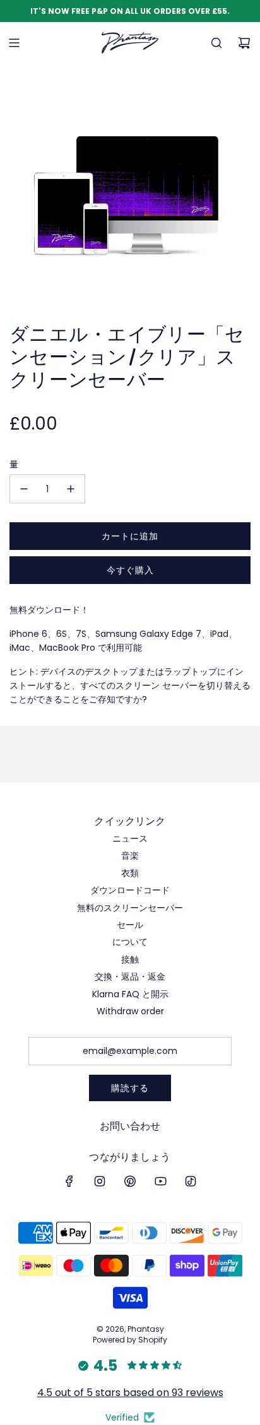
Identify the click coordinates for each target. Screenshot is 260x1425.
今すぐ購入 (130, 570)
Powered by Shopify (130, 1339)
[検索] (216, 43)
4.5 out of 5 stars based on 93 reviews (130, 1392)
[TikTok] (190, 1181)
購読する (130, 1088)
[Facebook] (69, 1181)
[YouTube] (160, 1181)
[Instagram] (100, 1181)
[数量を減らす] (24, 489)
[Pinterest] (130, 1181)
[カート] (244, 43)
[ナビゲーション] (14, 43)
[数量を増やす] (71, 489)
